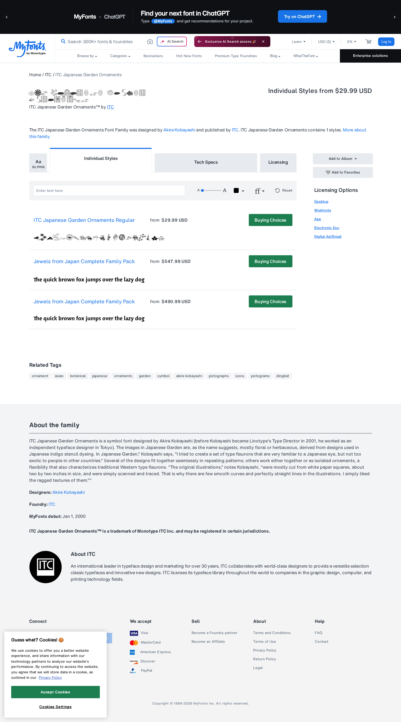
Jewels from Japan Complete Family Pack (84, 261)
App (317, 219)
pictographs (219, 376)
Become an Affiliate (208, 641)
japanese (99, 376)
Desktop (321, 201)
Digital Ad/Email (328, 236)
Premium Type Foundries (236, 55)
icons (239, 376)
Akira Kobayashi (179, 130)
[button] (7, 16)
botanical (78, 376)
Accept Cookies (55, 692)
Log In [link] (386, 42)
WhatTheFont (304, 56)
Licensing (278, 162)
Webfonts (322, 210)
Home (35, 74)
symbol (163, 376)
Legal (258, 668)
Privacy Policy (264, 650)
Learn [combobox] (297, 41)
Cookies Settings (55, 706)
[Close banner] (263, 41)
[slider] (210, 190)
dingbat (282, 376)
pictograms (260, 376)
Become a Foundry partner (214, 633)
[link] (62, 41)
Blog (273, 56)
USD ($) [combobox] (324, 41)
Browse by (85, 56)
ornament (40, 376)
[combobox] (122, 41)
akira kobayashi (189, 376)
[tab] (38, 162)
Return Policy (264, 659)
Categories (118, 56)
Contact (321, 641)
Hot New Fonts (189, 55)
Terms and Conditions (272, 633)
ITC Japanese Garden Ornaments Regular (84, 220)
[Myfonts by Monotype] (27, 48)
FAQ (318, 633)
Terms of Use (264, 641)
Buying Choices (270, 220)
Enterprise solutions (370, 55)
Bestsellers (153, 55)
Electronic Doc (326, 227)
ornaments (123, 376)
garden (145, 376)
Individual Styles (101, 158)
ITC (48, 74)
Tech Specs (206, 162)
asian (59, 376)
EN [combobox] (349, 41)
